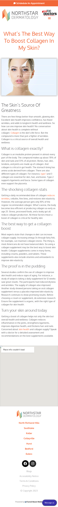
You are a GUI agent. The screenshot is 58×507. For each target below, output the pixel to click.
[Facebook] (25, 463)
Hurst (29, 443)
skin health (24, 329)
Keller (29, 433)
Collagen (15, 132)
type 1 (43, 173)
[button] (49, 18)
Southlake (29, 428)
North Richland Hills (29, 423)
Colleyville (29, 438)
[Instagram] (32, 463)
